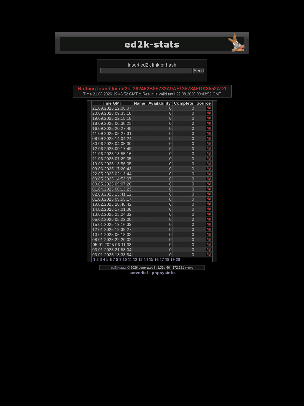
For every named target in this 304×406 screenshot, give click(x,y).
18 (167, 259)
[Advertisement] (152, 16)
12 (135, 259)
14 (146, 259)
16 (156, 259)
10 (125, 259)
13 (140, 259)
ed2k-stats (118, 267)
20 (178, 259)
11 (130, 259)
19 (172, 259)
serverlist (138, 272)
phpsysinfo (163, 272)
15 (151, 259)
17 (162, 259)
